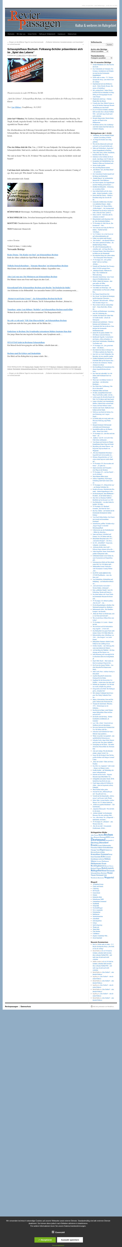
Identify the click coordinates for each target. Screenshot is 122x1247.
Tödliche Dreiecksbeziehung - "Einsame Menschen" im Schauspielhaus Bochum (37, 265)
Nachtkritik (96, 903)
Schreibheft (96, 918)
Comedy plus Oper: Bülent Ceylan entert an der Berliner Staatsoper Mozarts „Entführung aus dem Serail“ (103, 105)
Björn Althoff (32, 55)
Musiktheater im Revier (97, 859)
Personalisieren (58, 1245)
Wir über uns (21, 34)
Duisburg (95, 842)
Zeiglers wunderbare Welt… (101, 936)
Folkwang (60, 367)
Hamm (107, 850)
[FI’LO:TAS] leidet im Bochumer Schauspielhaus (26, 342)
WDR (105, 875)
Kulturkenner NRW (98, 899)
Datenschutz (72, 34)
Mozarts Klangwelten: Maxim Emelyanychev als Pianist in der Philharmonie (103, 120)
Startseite (11, 34)
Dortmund (98, 839)
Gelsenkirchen (108, 847)
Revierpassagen (12, 1006)
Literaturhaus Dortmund (99, 901)
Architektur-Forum (98, 884)
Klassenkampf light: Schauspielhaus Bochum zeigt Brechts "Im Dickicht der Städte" (39, 287)
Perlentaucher (96, 912)
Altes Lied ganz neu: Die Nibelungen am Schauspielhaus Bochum (32, 276)
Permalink (77, 369)
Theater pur (96, 927)
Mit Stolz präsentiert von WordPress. (103, 1006)
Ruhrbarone (96, 914)
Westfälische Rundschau (97, 878)
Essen (94, 845)
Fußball (100, 848)
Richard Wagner (96, 868)
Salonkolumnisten (98, 916)
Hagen (102, 849)
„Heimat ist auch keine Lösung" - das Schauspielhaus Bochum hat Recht (34, 298)
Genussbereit (96, 893)
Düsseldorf (103, 842)
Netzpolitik (96, 906)
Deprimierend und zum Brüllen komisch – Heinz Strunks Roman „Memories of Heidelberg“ (103, 86)
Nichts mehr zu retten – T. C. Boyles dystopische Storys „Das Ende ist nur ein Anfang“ (103, 79)
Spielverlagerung (97, 925)
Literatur (108, 857)
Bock (94, 944)
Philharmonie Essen (98, 863)
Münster (94, 861)
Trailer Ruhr (96, 929)
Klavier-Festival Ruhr (98, 852)
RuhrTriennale (108, 870)
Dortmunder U (110, 840)
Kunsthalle (98, 857)
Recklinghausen (97, 865)
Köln (103, 856)
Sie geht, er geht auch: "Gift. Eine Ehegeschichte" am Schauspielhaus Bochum (37, 320)
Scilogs (95, 923)
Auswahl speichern (70, 1240)
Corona (112, 837)
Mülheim (107, 859)
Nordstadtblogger (98, 908)
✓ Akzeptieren (45, 1240)
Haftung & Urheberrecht (47, 34)
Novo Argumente (98, 910)
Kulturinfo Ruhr (97, 897)
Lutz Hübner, (16, 107)
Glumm (95, 895)
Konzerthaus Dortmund (100, 854)
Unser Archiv (32, 34)
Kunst (92, 857)
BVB (107, 837)
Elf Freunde (96, 891)
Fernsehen (94, 847)
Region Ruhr (29, 367)
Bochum (53, 367)
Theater (36, 367)
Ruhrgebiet (16, 369)
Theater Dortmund (97, 875)
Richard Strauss (109, 866)
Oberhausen (105, 861)
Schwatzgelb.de (97, 921)
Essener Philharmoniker (104, 845)
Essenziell (60, 1232)
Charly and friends (98, 886)
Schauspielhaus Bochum (29, 369)
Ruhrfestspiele (108, 868)
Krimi (110, 854)
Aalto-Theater (94, 835)
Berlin (101, 835)
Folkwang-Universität (70, 367)
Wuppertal (109, 877)
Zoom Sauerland (97, 938)
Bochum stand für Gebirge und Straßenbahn (24, 353)
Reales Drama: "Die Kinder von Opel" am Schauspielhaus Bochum (32, 254)
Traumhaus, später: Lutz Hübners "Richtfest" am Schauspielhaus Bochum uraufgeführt (40, 309)
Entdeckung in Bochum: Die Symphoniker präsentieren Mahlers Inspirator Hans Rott (39, 331)
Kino (110, 850)
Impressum (61, 34)
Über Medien (96, 931)
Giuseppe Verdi (95, 850)
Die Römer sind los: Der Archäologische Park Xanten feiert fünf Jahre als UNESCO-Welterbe (103, 127)
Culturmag (96, 888)
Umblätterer (96, 933)
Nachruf (99, 861)
